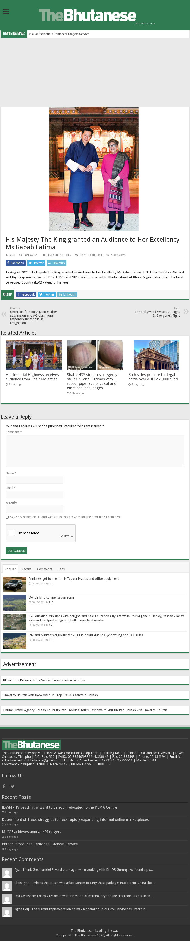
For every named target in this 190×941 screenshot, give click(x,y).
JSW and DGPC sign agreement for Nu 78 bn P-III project (67, 34)
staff (12, 255)
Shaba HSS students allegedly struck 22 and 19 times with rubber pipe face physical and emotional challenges (92, 381)
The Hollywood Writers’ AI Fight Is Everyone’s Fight (157, 312)
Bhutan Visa (133, 710)
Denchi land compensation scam (51, 597)
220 (51, 583)
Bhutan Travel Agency (19, 710)
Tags (61, 569)
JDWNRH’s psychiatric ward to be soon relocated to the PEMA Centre (59, 807)
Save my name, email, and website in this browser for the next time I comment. (66, 517)
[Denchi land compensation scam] (14, 603)
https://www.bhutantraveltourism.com (58, 680)
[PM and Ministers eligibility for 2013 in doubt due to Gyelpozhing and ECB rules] (14, 641)
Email (11, 488)
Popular (10, 569)
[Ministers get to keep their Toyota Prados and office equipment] (14, 584)
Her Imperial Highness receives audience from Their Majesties (32, 377)
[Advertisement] (95, 72)
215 (51, 602)
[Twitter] (14, 786)
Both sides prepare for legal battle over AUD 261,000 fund (153, 377)
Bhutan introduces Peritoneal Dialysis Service (40, 844)
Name (11, 473)
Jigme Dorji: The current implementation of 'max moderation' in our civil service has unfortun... (81, 909)
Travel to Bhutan (155, 710)
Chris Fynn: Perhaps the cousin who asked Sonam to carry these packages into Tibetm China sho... (84, 883)
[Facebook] (6, 786)
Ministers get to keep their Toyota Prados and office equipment (74, 578)
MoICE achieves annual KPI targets (31, 832)
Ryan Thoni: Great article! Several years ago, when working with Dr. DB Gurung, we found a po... (83, 869)
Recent (26, 569)
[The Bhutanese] (95, 14)
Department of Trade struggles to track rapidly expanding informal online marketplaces (75, 819)
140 (51, 640)
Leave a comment (91, 255)
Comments (44, 569)
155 (51, 625)
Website (11, 502)
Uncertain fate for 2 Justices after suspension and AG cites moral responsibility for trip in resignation (33, 316)
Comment (14, 432)
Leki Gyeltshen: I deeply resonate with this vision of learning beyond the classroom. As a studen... (83, 896)
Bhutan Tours (45, 710)
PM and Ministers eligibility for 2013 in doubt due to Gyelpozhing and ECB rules (86, 635)
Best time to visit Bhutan (106, 710)
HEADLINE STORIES (59, 255)
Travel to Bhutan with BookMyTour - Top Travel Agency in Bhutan (50, 695)
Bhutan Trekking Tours (72, 710)
